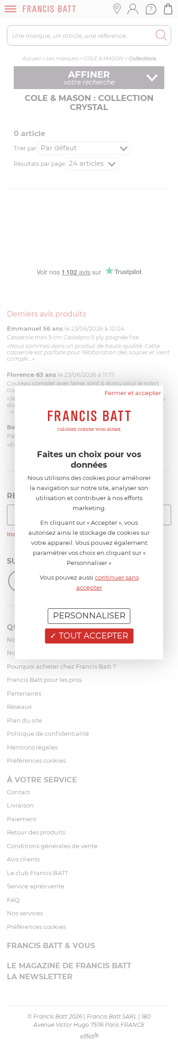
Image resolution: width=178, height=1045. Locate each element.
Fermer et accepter (133, 392)
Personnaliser (89, 616)
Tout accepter (92, 636)
